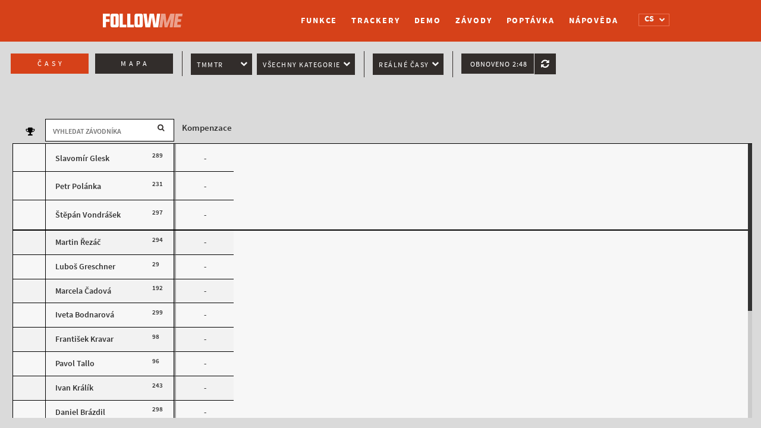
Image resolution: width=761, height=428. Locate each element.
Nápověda (593, 20)
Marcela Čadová (83, 291)
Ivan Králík (74, 388)
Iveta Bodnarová (84, 314)
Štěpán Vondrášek (88, 215)
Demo (428, 20)
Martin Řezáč (77, 242)
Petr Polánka (78, 186)
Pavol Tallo (75, 363)
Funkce (319, 20)
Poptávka (531, 20)
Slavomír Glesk (82, 158)
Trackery (375, 20)
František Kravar (84, 339)
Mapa (135, 63)
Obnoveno (498, 64)
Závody (473, 20)
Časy (51, 63)
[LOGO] (145, 15)
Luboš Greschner (85, 266)
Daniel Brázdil (80, 412)
